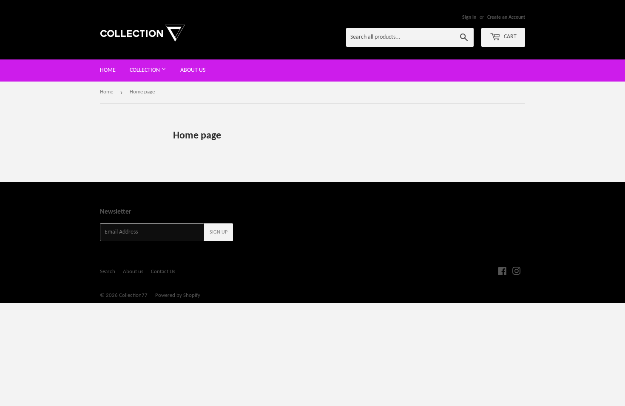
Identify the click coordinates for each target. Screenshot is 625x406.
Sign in (469, 17)
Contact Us (163, 271)
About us (192, 70)
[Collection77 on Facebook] (502, 273)
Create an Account (506, 17)
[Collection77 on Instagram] (516, 273)
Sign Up (218, 232)
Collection (145, 70)
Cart (510, 37)
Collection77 (133, 295)
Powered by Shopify (177, 295)
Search (107, 271)
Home (108, 70)
